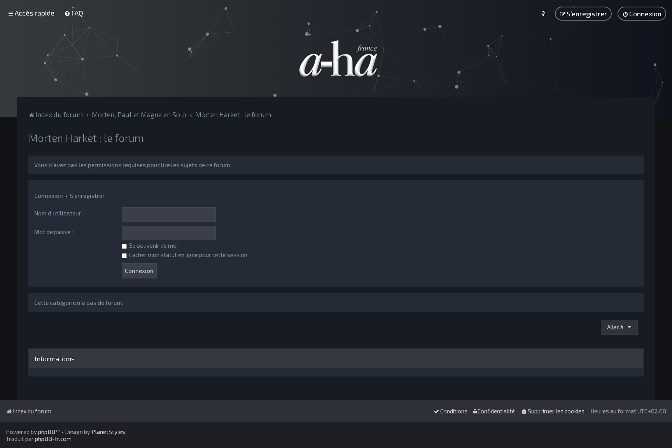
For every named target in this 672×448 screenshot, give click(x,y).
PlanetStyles (108, 431)
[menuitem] (73, 13)
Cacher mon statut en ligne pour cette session (187, 254)
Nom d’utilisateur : (59, 213)
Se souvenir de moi (153, 245)
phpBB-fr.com (53, 438)
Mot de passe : (53, 231)
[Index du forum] (336, 58)
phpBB (46, 431)
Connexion (48, 195)
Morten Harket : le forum (86, 137)
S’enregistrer (87, 195)
